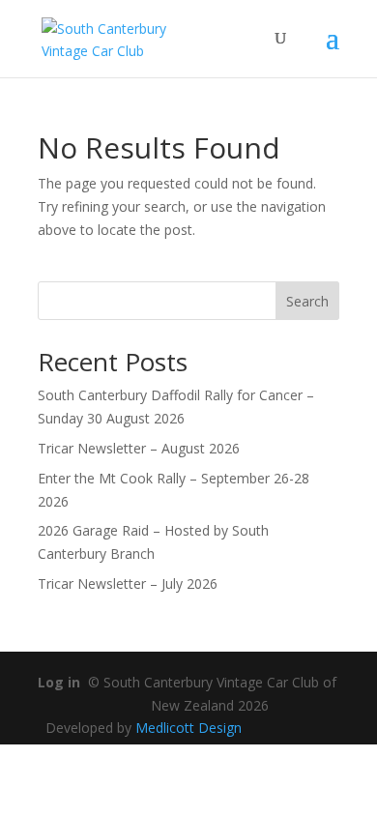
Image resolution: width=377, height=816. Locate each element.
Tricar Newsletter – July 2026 (128, 583)
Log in (59, 682)
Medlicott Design (188, 727)
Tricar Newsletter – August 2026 (139, 448)
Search (307, 301)
